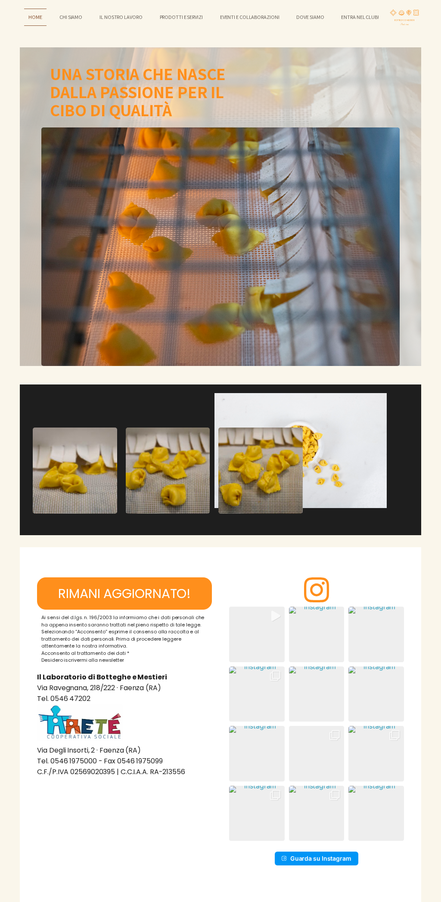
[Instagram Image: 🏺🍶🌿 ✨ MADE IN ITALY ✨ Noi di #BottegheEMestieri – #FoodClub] (317, 813)
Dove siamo (310, 16)
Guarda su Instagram (320, 858)
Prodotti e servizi (181, 16)
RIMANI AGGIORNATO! (124, 593)
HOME (35, 16)
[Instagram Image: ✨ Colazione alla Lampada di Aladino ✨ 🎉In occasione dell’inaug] (376, 753)
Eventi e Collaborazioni (250, 16)
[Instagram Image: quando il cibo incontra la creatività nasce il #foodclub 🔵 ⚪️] (317, 753)
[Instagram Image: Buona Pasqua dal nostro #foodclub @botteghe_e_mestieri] (376, 634)
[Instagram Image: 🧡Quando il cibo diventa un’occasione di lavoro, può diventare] (257, 694)
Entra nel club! (360, 16)
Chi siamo (70, 16)
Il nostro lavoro (120, 16)
